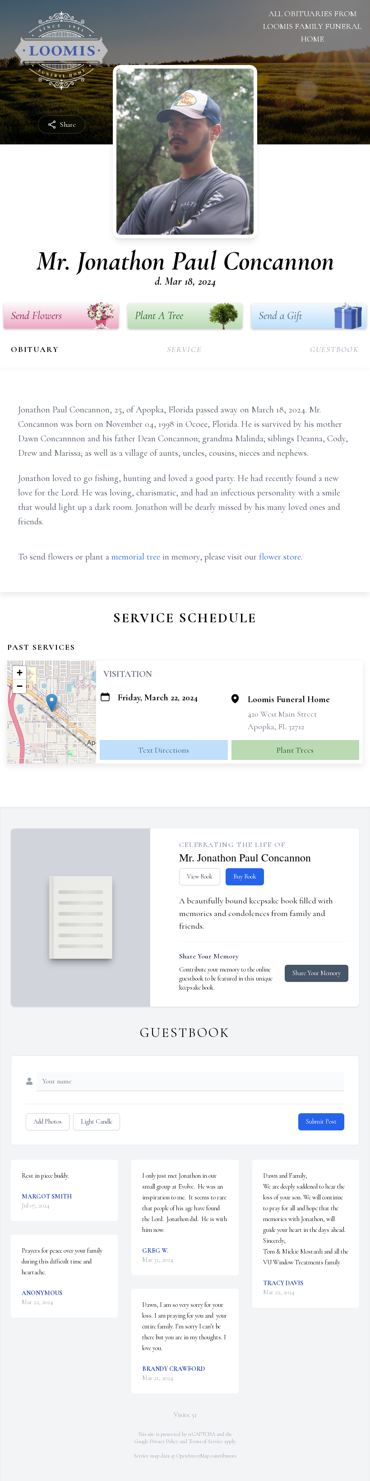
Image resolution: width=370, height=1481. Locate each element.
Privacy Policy (164, 1441)
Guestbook (334, 349)
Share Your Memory (316, 973)
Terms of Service (206, 1441)
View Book (200, 876)
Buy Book (244, 876)
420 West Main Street (282, 714)
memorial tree (135, 556)
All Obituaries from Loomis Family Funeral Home (312, 26)
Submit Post (321, 1121)
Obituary (35, 349)
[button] (51, 703)
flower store (280, 556)
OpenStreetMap (192, 1456)
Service (184, 349)
